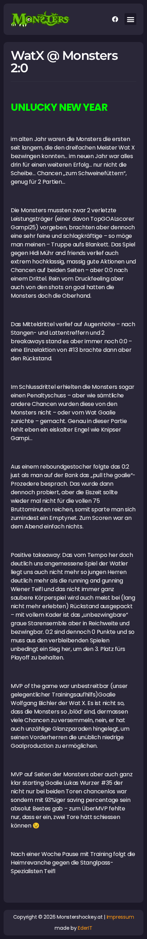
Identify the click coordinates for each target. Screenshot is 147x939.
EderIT (85, 928)
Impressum (120, 916)
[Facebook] (115, 19)
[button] (130, 19)
